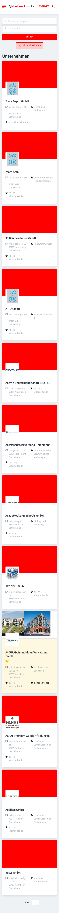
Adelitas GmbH (14, 809)
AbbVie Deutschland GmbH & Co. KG (27, 383)
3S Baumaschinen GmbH (20, 238)
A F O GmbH (12, 309)
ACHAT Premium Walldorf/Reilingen (27, 735)
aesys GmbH (13, 872)
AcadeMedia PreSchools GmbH (24, 515)
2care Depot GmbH (17, 101)
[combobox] (29, 21)
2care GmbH (13, 172)
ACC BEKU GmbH (15, 586)
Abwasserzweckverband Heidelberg (27, 445)
